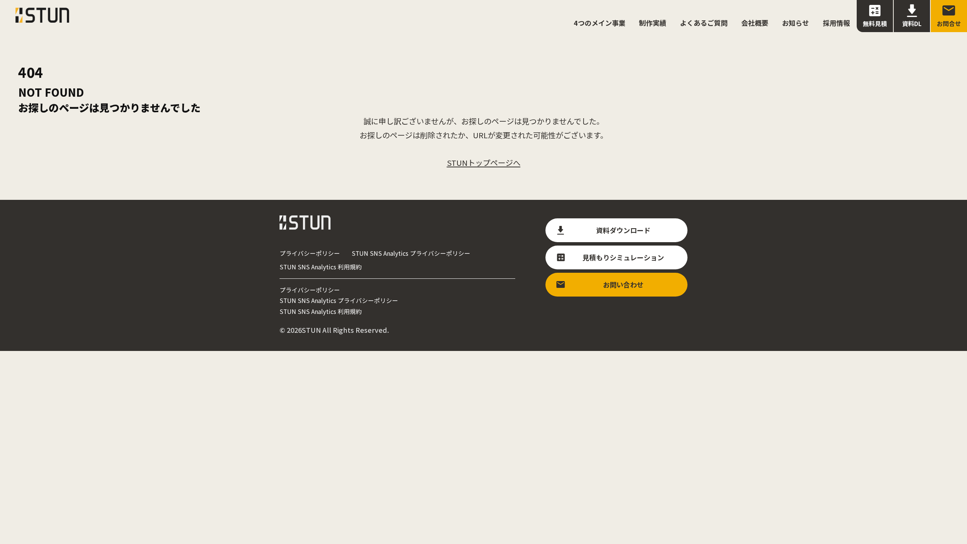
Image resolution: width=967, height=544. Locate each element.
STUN (311, 330)
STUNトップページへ (484, 162)
